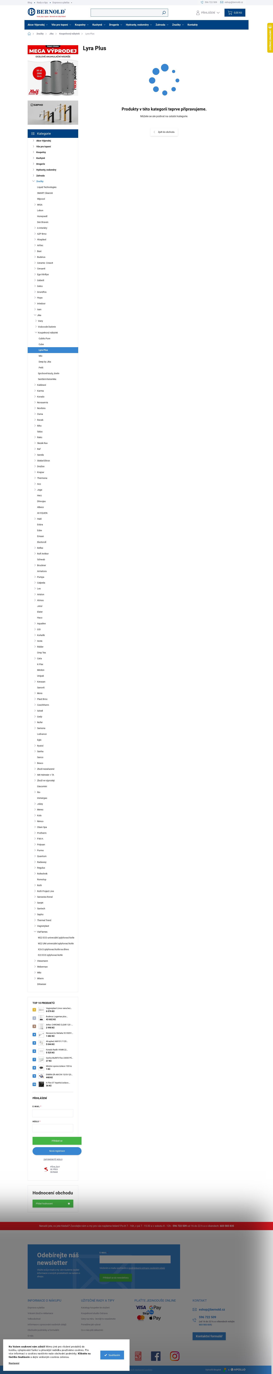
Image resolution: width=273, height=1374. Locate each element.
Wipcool (41, 199)
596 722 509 (180, 1225)
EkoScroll (41, 542)
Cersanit (41, 268)
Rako (39, 437)
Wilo (39, 972)
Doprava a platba (60, 2)
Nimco (40, 821)
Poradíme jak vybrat (91, 1324)
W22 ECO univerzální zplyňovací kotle (56, 937)
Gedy (39, 716)
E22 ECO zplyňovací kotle (50, 955)
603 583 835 (227, 1225)
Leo (39, 588)
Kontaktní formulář (209, 1336)
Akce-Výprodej (43, 140)
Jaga (39, 490)
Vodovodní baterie (47, 327)
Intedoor (41, 303)
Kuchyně (40, 158)
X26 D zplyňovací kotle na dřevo (53, 949)
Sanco (40, 757)
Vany (40, 321)
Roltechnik (42, 873)
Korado (40, 396)
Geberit (40, 280)
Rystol (40, 745)
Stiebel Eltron (43, 460)
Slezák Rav (42, 443)
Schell (40, 711)
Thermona (42, 478)
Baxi (39, 251)
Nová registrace (57, 1151)
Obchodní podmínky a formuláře (43, 1330)
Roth (39, 885)
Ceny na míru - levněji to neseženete (98, 1319)
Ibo (38, 792)
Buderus (41, 257)
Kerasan (41, 681)
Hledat (164, 12)
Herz (39, 495)
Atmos (40, 600)
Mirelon (40, 670)
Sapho (40, 914)
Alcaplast (41, 239)
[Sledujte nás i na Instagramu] (174, 1356)
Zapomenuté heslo (53, 1159)
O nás (30, 1335)
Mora (39, 693)
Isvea (39, 641)
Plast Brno (42, 699)
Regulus (41, 868)
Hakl (39, 519)
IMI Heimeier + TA (45, 775)
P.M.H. (40, 838)
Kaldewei (41, 385)
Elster (40, 612)
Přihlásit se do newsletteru (116, 1277)
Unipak (40, 676)
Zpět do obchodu (166, 132)
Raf (39, 449)
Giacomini (42, 786)
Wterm (40, 978)
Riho (39, 425)
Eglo (39, 740)
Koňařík (41, 635)
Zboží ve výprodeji (46, 780)
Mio (40, 356)
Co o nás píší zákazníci (92, 1330)
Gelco (40, 286)
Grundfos (41, 292)
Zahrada (40, 175)
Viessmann (42, 961)
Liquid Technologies (46, 187)
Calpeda (41, 582)
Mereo (40, 809)
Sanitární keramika (47, 379)
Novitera (41, 408)
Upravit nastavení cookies (139, 1369)
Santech (41, 908)
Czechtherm (43, 705)
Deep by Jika (45, 361)
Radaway (41, 862)
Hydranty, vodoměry (46, 170)
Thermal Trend (44, 920)
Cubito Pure (44, 338)
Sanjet (40, 902)
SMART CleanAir (45, 193)
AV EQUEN (42, 513)
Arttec (40, 245)
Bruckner (41, 565)
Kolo (39, 815)
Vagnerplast (43, 926)
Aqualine (41, 623)
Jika (39, 315)
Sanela (40, 455)
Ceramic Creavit (45, 263)
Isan (39, 309)
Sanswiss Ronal (45, 897)
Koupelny (41, 152)
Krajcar (40, 472)
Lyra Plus (43, 350)
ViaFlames (42, 932)
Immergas (42, 798)
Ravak (40, 420)
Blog (30, 2)
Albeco (40, 507)
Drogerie (40, 164)
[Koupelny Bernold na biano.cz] (138, 1356)
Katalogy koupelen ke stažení (95, 1307)
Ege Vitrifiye (43, 274)
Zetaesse (41, 984)
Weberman (42, 966)
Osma (40, 414)
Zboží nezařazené (45, 769)
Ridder (40, 647)
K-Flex (40, 664)
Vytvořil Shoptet (213, 1369)
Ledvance (42, 734)
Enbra (40, 524)
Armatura (42, 571)
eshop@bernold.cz (212, 1309)
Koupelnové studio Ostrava (94, 1313)
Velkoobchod (34, 1319)
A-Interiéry (42, 228)
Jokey (40, 804)
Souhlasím (114, 1355)
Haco (39, 617)
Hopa (39, 297)
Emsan (40, 536)
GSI (39, 629)
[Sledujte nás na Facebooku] (156, 1356)
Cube (41, 344)
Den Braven (42, 222)
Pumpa (40, 577)
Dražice (40, 466)
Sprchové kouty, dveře (48, 373)
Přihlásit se (57, 1141)
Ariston (40, 594)
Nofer (40, 722)
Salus (39, 431)
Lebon (40, 210)
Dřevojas (41, 501)
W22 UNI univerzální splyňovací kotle (56, 943)
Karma (40, 391)
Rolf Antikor (43, 553)
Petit (41, 367)
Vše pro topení (43, 146)
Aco (39, 484)
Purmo (40, 850)
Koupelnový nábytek (48, 332)
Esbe (39, 530)
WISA (39, 204)
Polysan (41, 844)
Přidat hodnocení (44, 1203)
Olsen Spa (42, 827)
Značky (39, 181)
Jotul (39, 606)
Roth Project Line (45, 891)
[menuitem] (38, 25)
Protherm (41, 833)
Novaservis (42, 402)
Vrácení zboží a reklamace (40, 1313)
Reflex (40, 548)
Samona (41, 728)
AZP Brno (41, 234)
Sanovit (41, 687)
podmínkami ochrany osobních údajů (147, 1268)
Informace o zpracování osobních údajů (47, 1324)
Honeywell (42, 216)
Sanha (40, 751)
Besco (40, 763)
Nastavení (14, 1363)
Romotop (41, 879)
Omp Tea (41, 652)
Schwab (41, 559)
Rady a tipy (42, 2)
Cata (39, 658)
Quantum (41, 856)
